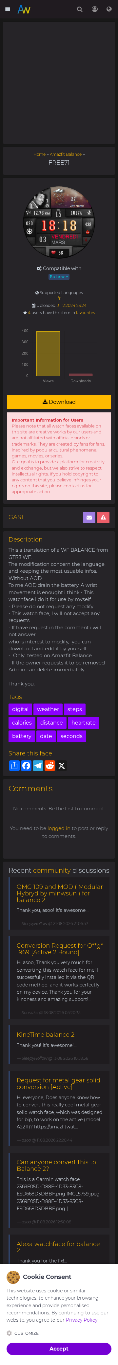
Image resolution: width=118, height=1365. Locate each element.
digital (20, 709)
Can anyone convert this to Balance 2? (56, 1165)
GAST (16, 517)
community (52, 870)
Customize (26, 1333)
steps (75, 709)
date (46, 736)
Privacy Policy (81, 1320)
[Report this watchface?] (103, 517)
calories (22, 723)
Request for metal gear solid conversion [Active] (58, 1084)
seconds (72, 736)
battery (21, 736)
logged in (59, 828)
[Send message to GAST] (89, 517)
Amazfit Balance (66, 154)
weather (48, 709)
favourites (85, 312)
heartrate (83, 723)
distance (51, 723)
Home (39, 154)
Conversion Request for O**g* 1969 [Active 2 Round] (60, 949)
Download (62, 402)
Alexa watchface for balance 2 (58, 1247)
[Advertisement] (59, 83)
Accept (59, 1349)
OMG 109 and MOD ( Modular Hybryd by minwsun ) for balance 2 (60, 893)
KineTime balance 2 (45, 1034)
